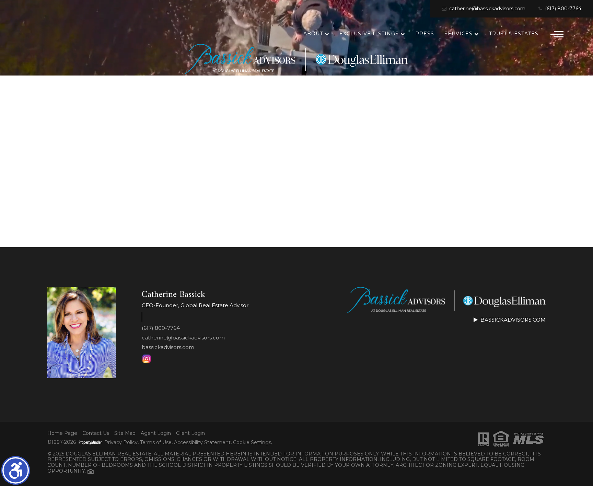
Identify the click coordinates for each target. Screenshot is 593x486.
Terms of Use (156, 442)
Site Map (125, 433)
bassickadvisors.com (168, 347)
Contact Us (95, 433)
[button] (15, 470)
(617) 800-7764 (562, 9)
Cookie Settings (252, 442)
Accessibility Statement (202, 442)
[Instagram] (146, 359)
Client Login (190, 433)
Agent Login (156, 433)
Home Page (62, 433)
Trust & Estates (513, 34)
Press (424, 34)
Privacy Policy (121, 442)
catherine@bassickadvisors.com (486, 9)
